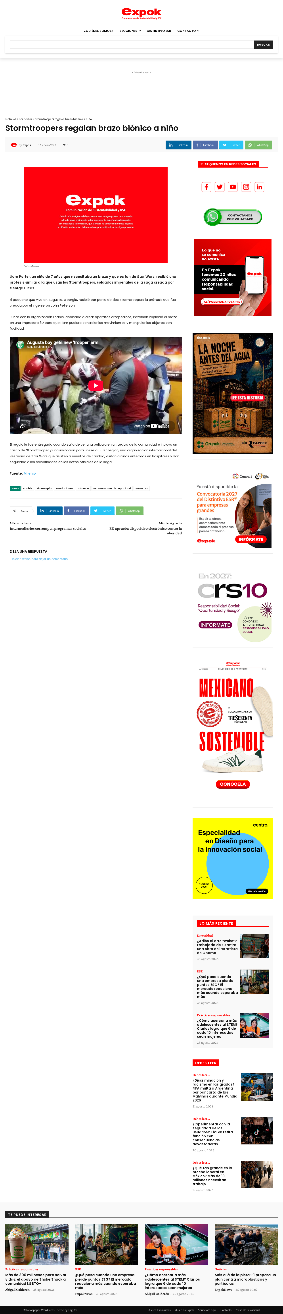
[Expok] (15, 145)
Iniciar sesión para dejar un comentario (40, 559)
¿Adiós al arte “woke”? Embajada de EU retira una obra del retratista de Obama (217, 947)
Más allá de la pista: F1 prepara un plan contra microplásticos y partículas (245, 1279)
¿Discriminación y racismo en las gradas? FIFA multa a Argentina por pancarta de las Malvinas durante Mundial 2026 (215, 1090)
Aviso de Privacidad (248, 1310)
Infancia (83, 488)
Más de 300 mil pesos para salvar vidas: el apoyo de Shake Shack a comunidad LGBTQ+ (36, 1279)
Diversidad (205, 935)
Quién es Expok (184, 1310)
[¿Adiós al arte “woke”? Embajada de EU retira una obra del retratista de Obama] (254, 946)
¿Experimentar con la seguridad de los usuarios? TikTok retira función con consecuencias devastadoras (213, 1134)
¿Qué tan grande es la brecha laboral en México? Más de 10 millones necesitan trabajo (212, 1176)
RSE (200, 971)
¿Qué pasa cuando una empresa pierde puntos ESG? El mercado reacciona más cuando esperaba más (217, 986)
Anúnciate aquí (207, 1310)
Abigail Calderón (17, 1289)
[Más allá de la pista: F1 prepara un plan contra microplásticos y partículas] (246, 1244)
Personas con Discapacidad (112, 488)
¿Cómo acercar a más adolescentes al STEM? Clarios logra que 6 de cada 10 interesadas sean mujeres (217, 1028)
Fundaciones (64, 488)
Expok (27, 145)
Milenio (30, 473)
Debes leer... (201, 1075)
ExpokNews (83, 1294)
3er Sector (25, 119)
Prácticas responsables (213, 1015)
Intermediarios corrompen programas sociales (48, 528)
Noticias (10, 119)
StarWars (141, 488)
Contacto (225, 1310)
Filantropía (44, 488)
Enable (27, 488)
